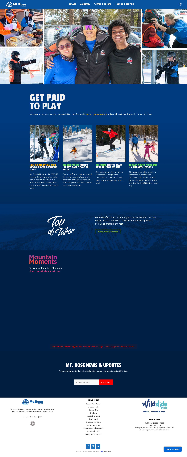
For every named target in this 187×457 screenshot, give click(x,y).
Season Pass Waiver (93, 404)
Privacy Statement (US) (93, 434)
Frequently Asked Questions (93, 428)
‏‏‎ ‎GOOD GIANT (107, 451)
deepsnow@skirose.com (160, 430)
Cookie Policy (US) (93, 431)
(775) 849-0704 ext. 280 (165, 428)
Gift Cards (93, 413)
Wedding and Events (93, 425)
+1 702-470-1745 (156, 425)
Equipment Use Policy (31, 417)
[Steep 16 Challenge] (77, 143)
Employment (93, 419)
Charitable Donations (93, 422)
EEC (40, 417)
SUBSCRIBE (105, 382)
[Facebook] (88, 446)
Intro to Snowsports (93, 416)
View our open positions (95, 114)
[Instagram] (93, 446)
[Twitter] (98, 446)
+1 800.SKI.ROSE (158, 423)
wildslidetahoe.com (154, 411)
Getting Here (93, 410)
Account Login (93, 407)
